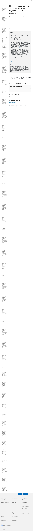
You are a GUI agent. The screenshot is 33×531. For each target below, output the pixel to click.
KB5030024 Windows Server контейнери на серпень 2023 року (4, 253)
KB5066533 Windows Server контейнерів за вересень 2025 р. (4, 83)
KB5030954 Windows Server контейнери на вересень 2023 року (4, 246)
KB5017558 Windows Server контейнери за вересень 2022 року (4, 325)
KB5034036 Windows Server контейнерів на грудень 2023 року (4, 227)
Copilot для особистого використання (5, 499)
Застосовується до (13, 13)
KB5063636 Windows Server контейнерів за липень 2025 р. (4, 95)
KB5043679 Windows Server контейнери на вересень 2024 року (4, 168)
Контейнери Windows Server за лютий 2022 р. (4, 369)
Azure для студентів (24, 508)
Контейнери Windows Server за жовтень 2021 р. (4, 389)
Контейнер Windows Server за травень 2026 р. (4, 30)
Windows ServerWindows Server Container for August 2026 (4, 13)
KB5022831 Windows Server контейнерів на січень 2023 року (4, 299)
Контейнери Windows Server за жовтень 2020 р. (4, 459)
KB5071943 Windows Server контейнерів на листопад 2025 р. (4, 62)
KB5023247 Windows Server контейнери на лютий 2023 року (4, 292)
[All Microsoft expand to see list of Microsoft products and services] (1, 1)
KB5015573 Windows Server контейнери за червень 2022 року (4, 345)
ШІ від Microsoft (2, 512)
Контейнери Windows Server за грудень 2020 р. (4, 448)
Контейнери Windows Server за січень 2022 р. (4, 374)
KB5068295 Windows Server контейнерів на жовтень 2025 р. (4, 77)
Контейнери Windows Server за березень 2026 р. (4, 40)
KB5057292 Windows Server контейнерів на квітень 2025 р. (4, 122)
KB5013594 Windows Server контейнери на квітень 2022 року (4, 358)
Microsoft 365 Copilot (3, 520)
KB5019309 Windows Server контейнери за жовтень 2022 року (4, 319)
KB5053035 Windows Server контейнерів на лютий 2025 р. (4, 135)
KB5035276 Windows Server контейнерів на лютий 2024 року (4, 214)
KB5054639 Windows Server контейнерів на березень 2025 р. (4, 128)
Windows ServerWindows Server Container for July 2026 (4, 19)
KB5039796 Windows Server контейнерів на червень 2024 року (4, 187)
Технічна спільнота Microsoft (15, 516)
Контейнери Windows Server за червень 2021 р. (4, 417)
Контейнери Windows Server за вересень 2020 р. (4, 464)
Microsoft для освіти (24, 498)
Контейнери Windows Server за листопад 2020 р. (4, 453)
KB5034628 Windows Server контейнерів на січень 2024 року (4, 220)
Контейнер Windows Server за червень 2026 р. (4, 25)
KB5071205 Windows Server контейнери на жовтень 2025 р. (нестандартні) (4, 69)
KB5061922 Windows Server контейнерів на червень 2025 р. (4, 102)
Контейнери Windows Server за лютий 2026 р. (4, 46)
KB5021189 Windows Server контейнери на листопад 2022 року (4, 312)
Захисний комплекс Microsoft (4, 513)
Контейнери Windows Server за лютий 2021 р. (4, 438)
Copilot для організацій (3, 498)
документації (14, 106)
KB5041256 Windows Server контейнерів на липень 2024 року (4, 181)
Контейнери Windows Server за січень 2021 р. (4, 443)
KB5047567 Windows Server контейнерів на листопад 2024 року (4, 154)
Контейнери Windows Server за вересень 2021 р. (4, 395)
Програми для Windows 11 (4, 503)
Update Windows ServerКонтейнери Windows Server (17, 103)
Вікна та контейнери (12, 102)
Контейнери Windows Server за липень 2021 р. (4, 406)
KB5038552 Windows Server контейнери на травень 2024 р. (4, 194)
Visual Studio (13, 521)
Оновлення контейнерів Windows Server (15, 29)
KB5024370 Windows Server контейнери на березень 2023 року (4, 286)
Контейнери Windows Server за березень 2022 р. (4, 364)
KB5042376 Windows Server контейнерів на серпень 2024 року (4, 174)
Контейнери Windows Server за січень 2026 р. (4, 50)
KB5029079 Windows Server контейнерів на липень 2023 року (4, 260)
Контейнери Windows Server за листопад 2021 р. (4, 384)
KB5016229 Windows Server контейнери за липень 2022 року (4, 338)
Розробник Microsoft (14, 512)
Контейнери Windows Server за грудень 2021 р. (4, 378)
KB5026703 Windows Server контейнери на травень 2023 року (4, 273)
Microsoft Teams (3, 521)
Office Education (24, 503)
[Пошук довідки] (3, 1)
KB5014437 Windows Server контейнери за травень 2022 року (4, 352)
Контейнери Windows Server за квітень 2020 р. (4, 489)
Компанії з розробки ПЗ (14, 520)
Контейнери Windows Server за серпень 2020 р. (4, 470)
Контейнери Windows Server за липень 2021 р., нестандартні (4, 412)
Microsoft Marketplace (14, 517)
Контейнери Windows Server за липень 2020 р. (4, 475)
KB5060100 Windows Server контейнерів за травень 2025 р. (4, 108)
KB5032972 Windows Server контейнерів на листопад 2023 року (4, 233)
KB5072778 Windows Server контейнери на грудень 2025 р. (4, 56)
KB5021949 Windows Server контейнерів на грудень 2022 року (4, 306)
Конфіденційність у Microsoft (25, 513)
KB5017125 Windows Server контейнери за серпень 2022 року (4, 332)
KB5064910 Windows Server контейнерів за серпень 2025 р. (4, 90)
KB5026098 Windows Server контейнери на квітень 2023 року (4, 279)
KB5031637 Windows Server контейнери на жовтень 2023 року (4, 240)
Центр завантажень (14, 499)
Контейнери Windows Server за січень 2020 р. (4, 480)
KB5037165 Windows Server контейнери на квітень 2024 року (4, 200)
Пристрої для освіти (24, 499)
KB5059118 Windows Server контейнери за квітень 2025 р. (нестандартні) (4, 115)
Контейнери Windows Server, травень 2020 (4, 484)
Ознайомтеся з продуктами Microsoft (5, 502)
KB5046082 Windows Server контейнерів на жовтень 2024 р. (4, 161)
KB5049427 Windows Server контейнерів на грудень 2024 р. (4, 148)
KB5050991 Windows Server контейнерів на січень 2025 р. (4, 141)
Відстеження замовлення (14, 502)
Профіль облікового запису (15, 498)
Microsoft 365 (2, 517)
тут (19, 47)
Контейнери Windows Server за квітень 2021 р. (4, 428)
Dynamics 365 (2, 516)
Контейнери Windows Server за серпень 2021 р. (4, 401)
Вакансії (23, 512)
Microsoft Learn (13, 513)
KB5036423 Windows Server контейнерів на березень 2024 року (4, 207)
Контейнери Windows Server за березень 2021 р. (4, 433)
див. (18, 40)
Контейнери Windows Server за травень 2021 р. (4, 423)
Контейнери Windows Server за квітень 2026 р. (4, 36)
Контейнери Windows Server (4, 6)
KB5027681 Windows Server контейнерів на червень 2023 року (4, 266)
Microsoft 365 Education (24, 502)
